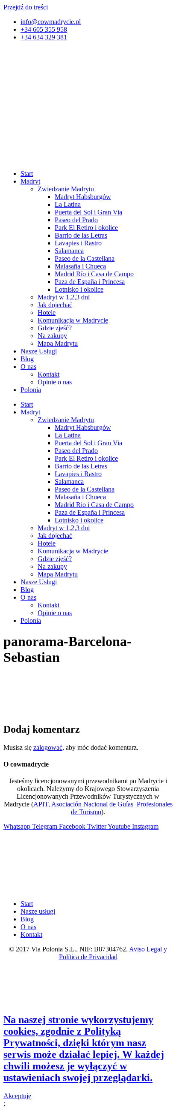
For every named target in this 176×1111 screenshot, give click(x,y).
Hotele (47, 312)
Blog (27, 358)
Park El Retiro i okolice (86, 227)
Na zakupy (52, 335)
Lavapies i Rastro (78, 243)
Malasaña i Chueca (80, 266)
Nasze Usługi (39, 351)
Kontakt (48, 374)
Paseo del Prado (76, 219)
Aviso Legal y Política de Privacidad (113, 952)
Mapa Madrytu (58, 343)
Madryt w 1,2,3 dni (64, 297)
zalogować (47, 747)
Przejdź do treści (25, 7)
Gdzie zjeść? (55, 328)
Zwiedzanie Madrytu (66, 189)
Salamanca (69, 250)
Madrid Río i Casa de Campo (94, 274)
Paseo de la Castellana (84, 258)
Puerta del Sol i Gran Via (88, 212)
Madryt (30, 181)
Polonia (31, 389)
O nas (28, 366)
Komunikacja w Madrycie (73, 320)
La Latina (68, 204)
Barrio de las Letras (81, 235)
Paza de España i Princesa (90, 281)
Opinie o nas (55, 382)
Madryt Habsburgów (83, 196)
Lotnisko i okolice (79, 289)
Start (27, 173)
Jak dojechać (55, 304)
